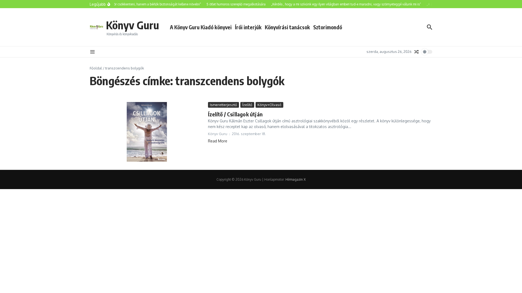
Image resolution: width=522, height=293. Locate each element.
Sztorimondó (327, 27)
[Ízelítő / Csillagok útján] (147, 132)
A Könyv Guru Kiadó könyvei (201, 27)
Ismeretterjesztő (223, 105)
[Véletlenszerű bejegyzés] (416, 52)
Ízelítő (247, 105)
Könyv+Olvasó (269, 105)
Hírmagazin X (295, 179)
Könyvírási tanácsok (287, 27)
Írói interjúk (248, 27)
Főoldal (96, 68)
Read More (217, 141)
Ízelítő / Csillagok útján (235, 114)
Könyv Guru (132, 25)
